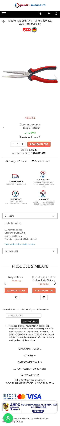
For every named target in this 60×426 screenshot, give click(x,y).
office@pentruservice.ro (31, 379)
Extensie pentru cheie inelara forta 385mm (44, 279)
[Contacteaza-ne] (40, 14)
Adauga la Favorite (17, 161)
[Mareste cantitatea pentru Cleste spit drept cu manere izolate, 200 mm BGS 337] (22, 144)
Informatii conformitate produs (20, 244)
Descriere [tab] (9, 215)
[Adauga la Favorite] (16, 297)
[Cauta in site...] (56, 14)
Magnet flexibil (16, 277)
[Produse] (4, 14)
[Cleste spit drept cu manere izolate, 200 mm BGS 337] (30, 74)
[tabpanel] (30, 74)
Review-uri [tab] (11, 250)
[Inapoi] (2, 21)
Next (55, 78)
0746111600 (31, 375)
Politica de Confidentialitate (22, 340)
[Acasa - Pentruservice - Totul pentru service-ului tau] (30, 5)
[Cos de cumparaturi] (48, 14)
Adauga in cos (39, 144)
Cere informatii (41, 161)
